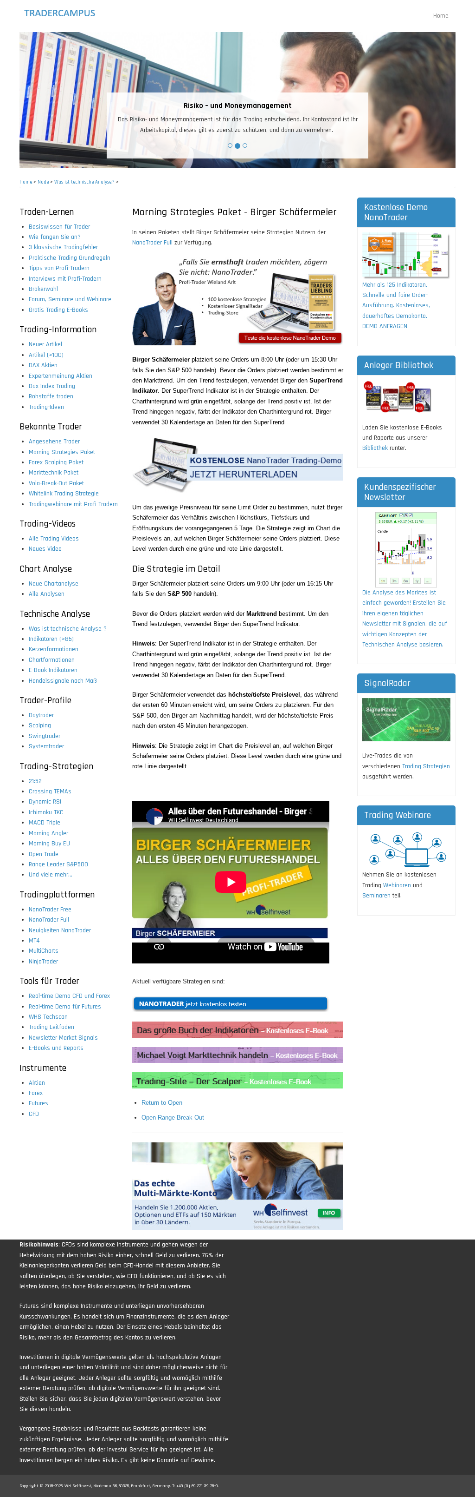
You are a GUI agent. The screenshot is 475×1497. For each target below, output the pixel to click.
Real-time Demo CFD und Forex (69, 996)
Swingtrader (44, 736)
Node (43, 182)
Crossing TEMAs (50, 791)
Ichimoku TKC (46, 812)
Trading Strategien (426, 766)
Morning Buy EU (49, 843)
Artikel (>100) (46, 355)
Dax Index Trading (52, 386)
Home (441, 16)
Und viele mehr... (50, 875)
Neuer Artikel (45, 344)
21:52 (35, 781)
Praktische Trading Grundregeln (69, 258)
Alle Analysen (46, 594)
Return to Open (161, 1102)
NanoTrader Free (50, 909)
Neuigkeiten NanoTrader (60, 930)
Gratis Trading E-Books (58, 310)
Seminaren (376, 895)
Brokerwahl (43, 289)
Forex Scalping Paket (56, 462)
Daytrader (41, 715)
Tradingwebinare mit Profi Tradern (73, 504)
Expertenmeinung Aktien (60, 376)
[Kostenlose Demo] (406, 255)
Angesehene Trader (54, 441)
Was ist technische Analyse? (84, 182)
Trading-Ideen (46, 407)
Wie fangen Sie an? (55, 237)
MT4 (34, 940)
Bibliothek (375, 448)
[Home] (67, 13)
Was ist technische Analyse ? (68, 629)
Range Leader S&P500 (58, 864)
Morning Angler (48, 833)
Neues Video (45, 549)
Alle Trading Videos (54, 538)
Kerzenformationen (53, 649)
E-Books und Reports (56, 1048)
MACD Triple (44, 822)
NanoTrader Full (49, 920)
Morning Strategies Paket (62, 452)
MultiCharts (43, 951)
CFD (34, 1114)
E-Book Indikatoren (53, 670)
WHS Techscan (48, 1017)
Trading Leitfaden (51, 1027)
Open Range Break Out (172, 1117)
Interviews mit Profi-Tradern (65, 279)
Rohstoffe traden (51, 396)
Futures (38, 1103)
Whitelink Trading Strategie (64, 493)
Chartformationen (52, 660)
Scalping (40, 725)
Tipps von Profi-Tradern (59, 268)
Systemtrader (46, 746)
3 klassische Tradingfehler (63, 247)
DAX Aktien (43, 365)
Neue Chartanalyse (53, 584)
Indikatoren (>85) (51, 639)
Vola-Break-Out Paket (56, 483)
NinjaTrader (43, 961)
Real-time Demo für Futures (65, 1006)
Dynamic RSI (45, 802)
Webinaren (397, 885)
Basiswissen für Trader (59, 227)
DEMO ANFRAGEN (384, 326)
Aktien (37, 1083)
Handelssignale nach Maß (63, 681)
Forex (36, 1093)
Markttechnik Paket (53, 472)
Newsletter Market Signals (63, 1038)
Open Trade (43, 854)
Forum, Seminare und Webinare (70, 299)
